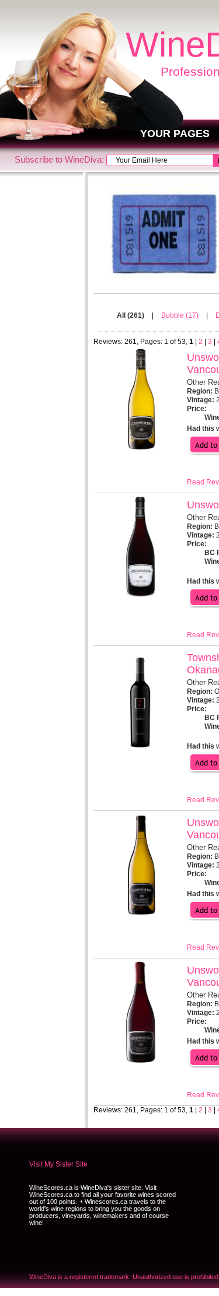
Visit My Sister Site (58, 1164)
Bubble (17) (180, 315)
